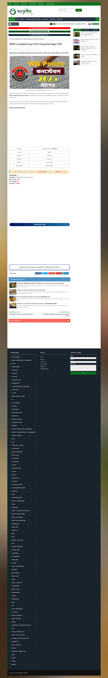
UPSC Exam (14, 481)
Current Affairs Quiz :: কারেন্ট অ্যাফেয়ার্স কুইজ (20, 386)
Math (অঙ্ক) (14, 425)
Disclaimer (41, 4)
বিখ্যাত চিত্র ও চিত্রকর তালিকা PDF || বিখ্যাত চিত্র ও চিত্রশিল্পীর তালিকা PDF (59, 24)
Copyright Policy (50, 4)
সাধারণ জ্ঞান (13, 661)
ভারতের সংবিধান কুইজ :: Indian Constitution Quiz (21, 625)
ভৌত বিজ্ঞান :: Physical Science (18, 635)
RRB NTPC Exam (15, 455)
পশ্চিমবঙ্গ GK (14, 595)
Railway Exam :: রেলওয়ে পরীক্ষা (17, 445)
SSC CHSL (14, 464)
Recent (77, 30)
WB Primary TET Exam (17, 484)
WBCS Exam (14, 491)
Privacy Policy (32, 4)
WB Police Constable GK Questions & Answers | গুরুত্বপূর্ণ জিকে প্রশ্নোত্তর (37, 303)
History (45, 19)
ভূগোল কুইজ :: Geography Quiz (18, 631)
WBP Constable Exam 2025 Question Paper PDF (31, 290)
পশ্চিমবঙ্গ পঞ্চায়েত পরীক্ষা (15, 599)
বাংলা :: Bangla (15, 612)
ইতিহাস (13, 536)
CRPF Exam (14, 373)
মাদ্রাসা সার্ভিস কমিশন (15, 641)
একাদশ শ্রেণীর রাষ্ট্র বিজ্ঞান (15, 556)
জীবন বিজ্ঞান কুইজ (14, 569)
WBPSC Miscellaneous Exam (18, 520)
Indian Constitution (33, 19)
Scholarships (15, 458)
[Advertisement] (39, 129)
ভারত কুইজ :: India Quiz (16, 618)
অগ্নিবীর (13, 533)
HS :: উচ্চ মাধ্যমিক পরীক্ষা (16, 402)
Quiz (13, 442)
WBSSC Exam (15, 527)
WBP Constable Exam (17, 39)
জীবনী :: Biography (16, 572)
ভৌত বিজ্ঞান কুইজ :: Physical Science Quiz (20, 638)
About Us (16, 4)
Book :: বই (14, 363)
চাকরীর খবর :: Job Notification (18, 566)
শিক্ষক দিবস (13, 657)
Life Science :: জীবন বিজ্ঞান (17, 422)
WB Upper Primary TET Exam (18, 487)
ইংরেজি (13, 543)
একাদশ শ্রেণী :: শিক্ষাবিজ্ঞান (16, 550)
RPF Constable (15, 448)
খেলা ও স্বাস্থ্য (14, 563)
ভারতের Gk (13, 621)
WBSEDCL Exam (15, 523)
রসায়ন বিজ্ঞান (14, 648)
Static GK (14, 474)
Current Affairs (16, 383)
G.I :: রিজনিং (14, 392)
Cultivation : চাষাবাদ (16, 379)
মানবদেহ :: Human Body (16, 644)
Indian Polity (15, 415)
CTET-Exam (14, 376)
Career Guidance (16, 366)
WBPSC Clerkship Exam (17, 517)
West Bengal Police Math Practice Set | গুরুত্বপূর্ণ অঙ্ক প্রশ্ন (33, 296)
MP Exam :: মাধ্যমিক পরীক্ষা (16, 435)
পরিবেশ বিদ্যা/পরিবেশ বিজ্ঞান (16, 592)
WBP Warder (15, 507)
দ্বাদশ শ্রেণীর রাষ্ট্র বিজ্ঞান (15, 585)
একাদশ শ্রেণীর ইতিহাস (15, 553)
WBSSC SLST (15, 530)
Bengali (59, 19)
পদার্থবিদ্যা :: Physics (16, 589)
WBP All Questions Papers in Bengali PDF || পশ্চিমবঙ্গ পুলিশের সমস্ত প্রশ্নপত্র (39, 267)
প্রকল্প (13, 605)
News (13, 438)
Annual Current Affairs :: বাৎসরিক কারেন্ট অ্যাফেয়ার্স (21, 360)
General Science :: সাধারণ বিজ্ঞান (18, 396)
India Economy (15, 409)
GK (18, 19)
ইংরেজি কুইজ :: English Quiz (85, 23)
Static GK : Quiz (15, 478)
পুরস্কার (13, 602)
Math (22, 19)
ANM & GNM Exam (16, 357)
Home (10, 4)
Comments (95, 30)
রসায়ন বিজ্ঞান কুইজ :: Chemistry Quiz (19, 651)
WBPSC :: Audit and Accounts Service (21, 510)
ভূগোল (13, 628)
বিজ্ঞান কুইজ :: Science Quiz (17, 615)
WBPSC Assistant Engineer (18, 514)
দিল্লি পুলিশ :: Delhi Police (17, 582)
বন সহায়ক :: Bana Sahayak (17, 608)
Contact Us (24, 4)
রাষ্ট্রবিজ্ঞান (13, 654)
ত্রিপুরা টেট (13, 579)
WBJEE (13, 494)
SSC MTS (14, 471)
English (52, 19)
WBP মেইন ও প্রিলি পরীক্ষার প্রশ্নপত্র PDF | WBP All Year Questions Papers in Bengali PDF (41, 283)
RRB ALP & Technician (17, 451)
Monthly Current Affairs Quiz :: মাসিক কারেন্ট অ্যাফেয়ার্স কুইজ (24, 432)
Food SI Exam (15, 389)
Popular (86, 30)
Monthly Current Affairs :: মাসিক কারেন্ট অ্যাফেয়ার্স (22, 429)
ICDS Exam (14, 406)
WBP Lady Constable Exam (18, 500)
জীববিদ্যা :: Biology (15, 576)
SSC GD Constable (16, 468)
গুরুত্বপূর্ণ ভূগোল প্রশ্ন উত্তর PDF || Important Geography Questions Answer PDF (88, 48)
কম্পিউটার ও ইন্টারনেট (15, 559)
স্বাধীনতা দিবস (14, 664)
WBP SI (13, 504)
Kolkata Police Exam (17, 419)
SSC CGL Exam (15, 461)
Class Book (15, 370)
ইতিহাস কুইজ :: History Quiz (17, 540)
